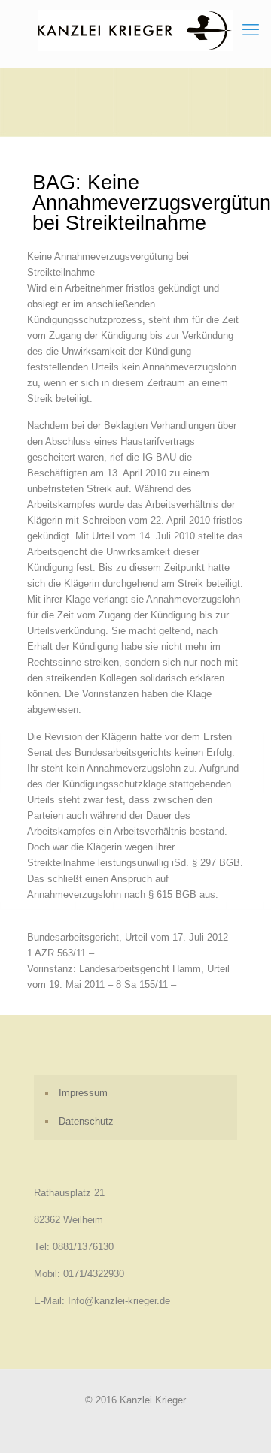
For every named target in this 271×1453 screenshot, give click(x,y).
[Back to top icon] (240, 1422)
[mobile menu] (250, 30)
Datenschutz (86, 1121)
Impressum (83, 1092)
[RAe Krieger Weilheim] (135, 30)
